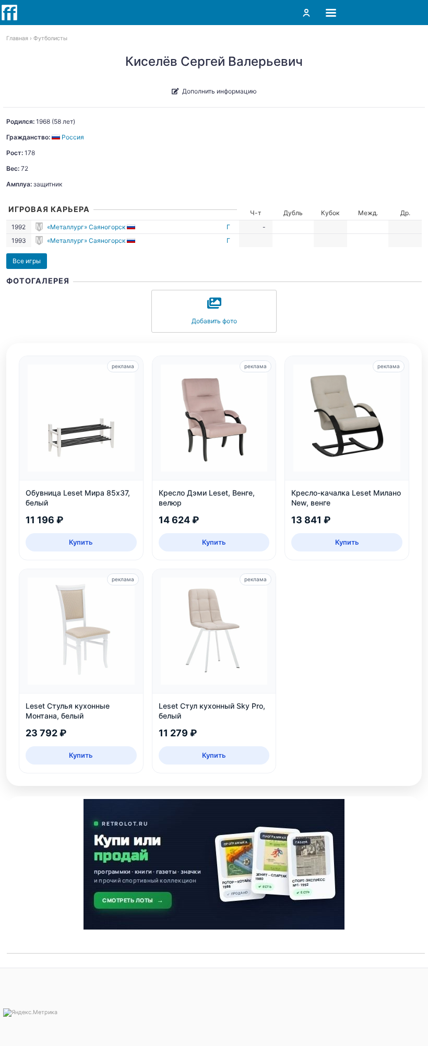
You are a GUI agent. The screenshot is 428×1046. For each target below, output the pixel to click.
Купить (81, 542)
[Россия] (132, 227)
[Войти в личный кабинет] (306, 13)
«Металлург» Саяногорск (86, 227)
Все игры (27, 261)
